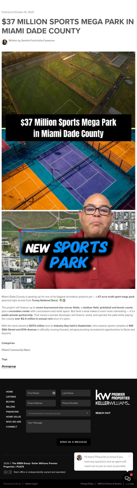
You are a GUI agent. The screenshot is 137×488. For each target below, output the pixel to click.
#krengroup (9, 366)
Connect (11, 426)
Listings (11, 396)
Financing (12, 411)
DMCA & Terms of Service (110, 483)
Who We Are (13, 421)
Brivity (18, 483)
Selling (10, 406)
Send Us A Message (73, 442)
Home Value (13, 416)
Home (9, 391)
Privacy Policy (87, 483)
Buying (10, 401)
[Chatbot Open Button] (127, 478)
